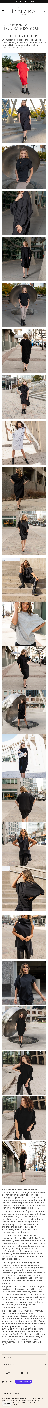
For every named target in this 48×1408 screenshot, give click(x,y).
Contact (36, 1400)
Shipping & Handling (34, 1398)
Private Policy (14, 1402)
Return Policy (25, 1400)
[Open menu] (5, 11)
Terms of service (29, 1402)
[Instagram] (7, 1382)
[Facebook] (3, 1382)
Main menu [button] (6, 1358)
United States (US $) (12, 1393)
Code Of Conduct (10, 1400)
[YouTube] (11, 1382)
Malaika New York (11, 1398)
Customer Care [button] (9, 1365)
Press (40, 1402)
